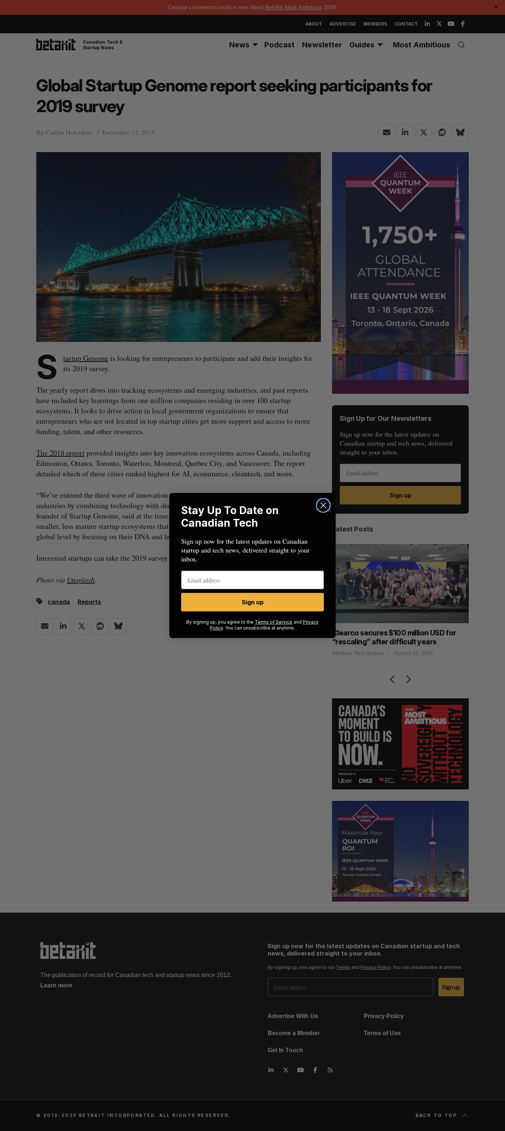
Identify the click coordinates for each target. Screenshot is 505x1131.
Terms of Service (273, 622)
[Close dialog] (323, 505)
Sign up (253, 602)
